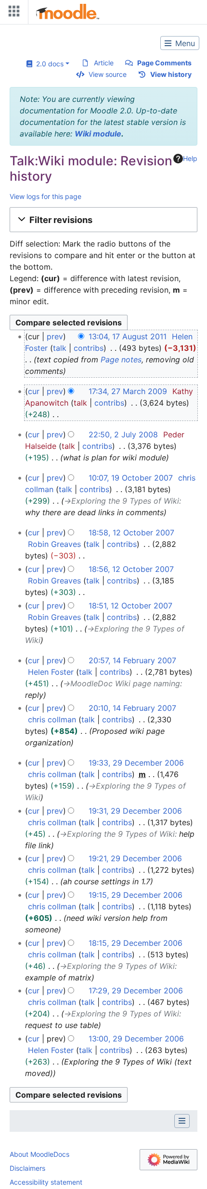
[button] (103, 220)
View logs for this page (45, 196)
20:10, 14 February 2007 (132, 708)
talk (59, 348)
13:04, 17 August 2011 (128, 336)
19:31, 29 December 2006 (135, 811)
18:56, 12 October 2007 (131, 569)
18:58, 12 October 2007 (131, 532)
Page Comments (164, 63)
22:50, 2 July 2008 (123, 434)
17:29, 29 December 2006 (136, 990)
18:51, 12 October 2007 (130, 605)
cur (33, 391)
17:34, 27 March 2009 (128, 391)
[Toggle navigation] (12, 13)
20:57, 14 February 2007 (132, 660)
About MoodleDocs (39, 1154)
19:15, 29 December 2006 (135, 895)
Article (104, 63)
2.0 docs (48, 64)
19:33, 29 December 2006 (136, 763)
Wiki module (98, 133)
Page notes (121, 359)
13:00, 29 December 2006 (136, 1038)
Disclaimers (27, 1168)
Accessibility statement (46, 1182)
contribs (89, 348)
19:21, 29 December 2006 (135, 858)
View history (171, 74)
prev (55, 336)
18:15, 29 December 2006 (135, 943)
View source (108, 74)
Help (190, 158)
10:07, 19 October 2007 (131, 478)
